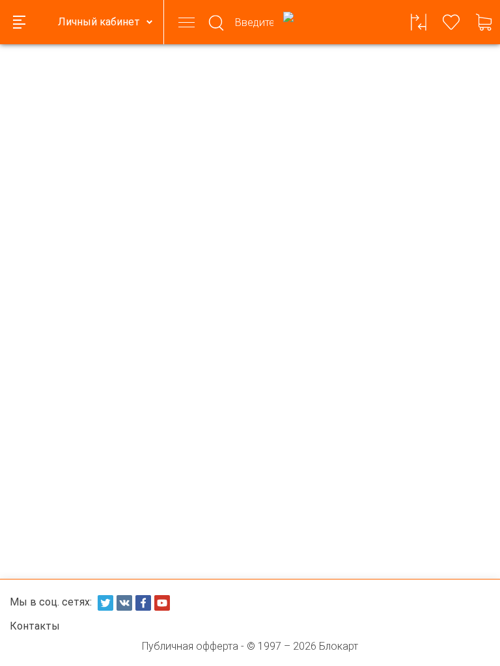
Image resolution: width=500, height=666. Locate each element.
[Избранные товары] (451, 22)
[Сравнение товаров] (418, 22)
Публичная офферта (190, 646)
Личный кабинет (99, 22)
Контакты (35, 626)
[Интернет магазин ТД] (288, 22)
